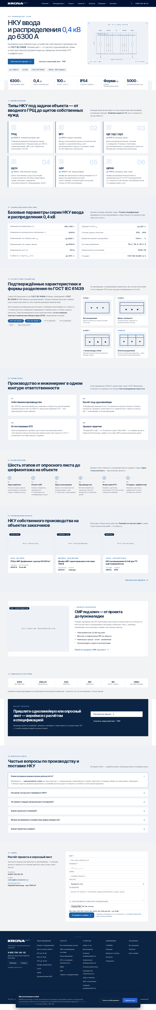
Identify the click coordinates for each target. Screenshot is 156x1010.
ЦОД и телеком (89, 977)
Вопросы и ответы (112, 953)
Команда (109, 949)
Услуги (70, 3)
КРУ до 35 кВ (42, 953)
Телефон (73, 864)
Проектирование (66, 956)
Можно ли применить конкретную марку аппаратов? (35, 820)
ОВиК (62, 967)
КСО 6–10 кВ (41, 957)
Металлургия (88, 949)
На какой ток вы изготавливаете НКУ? (29, 793)
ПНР (61, 971)
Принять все (130, 1000)
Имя (71, 856)
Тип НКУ (72, 879)
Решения (45, 3)
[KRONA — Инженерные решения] (18, 4)
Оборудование (58, 3)
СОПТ (39, 969)
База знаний (133, 953)
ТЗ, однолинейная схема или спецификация (88, 901)
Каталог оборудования (45, 945)
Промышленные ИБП (44, 976)
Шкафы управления (44, 965)
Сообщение (74, 887)
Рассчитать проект (20, 61)
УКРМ (39, 973)
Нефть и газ (87, 945)
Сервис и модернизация (69, 974)
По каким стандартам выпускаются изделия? (32, 802)
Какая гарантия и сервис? (23, 829)
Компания (101, 3)
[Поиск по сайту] (132, 3)
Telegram (23, 963)
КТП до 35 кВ (42, 961)
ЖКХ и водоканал (89, 981)
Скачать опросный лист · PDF (52, 61)
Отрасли (81, 3)
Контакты (113, 3)
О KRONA (109, 945)
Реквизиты (110, 961)
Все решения (134, 945)
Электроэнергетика (90, 967)
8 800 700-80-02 (142, 3)
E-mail (71, 871)
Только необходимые (110, 1000)
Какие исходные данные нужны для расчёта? (32, 776)
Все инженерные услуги (69, 945)
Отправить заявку (80, 915)
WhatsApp (13, 963)
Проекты (92, 3)
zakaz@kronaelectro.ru (18, 880)
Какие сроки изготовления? (24, 811)
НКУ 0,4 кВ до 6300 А (45, 949)
